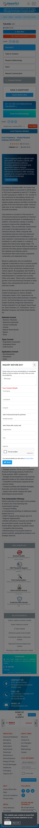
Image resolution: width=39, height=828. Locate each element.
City (4, 438)
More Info (16, 823)
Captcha (5, 446)
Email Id (5, 408)
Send (9, 462)
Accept (7, 823)
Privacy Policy (29, 458)
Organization (7, 429)
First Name (6, 391)
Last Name (6, 399)
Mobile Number (8, 419)
